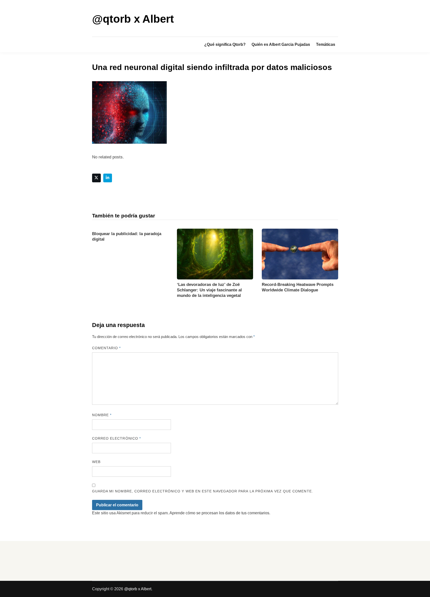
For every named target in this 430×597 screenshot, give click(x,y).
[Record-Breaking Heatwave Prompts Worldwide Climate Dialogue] (300, 254)
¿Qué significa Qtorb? (225, 44)
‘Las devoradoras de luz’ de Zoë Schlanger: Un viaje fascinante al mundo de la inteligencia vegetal (209, 290)
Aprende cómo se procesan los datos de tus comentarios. (219, 513)
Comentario (106, 348)
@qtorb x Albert (133, 19)
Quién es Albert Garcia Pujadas (281, 44)
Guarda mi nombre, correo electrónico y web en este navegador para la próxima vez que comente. (202, 491)
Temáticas (325, 44)
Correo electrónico (116, 438)
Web (96, 462)
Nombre (102, 415)
